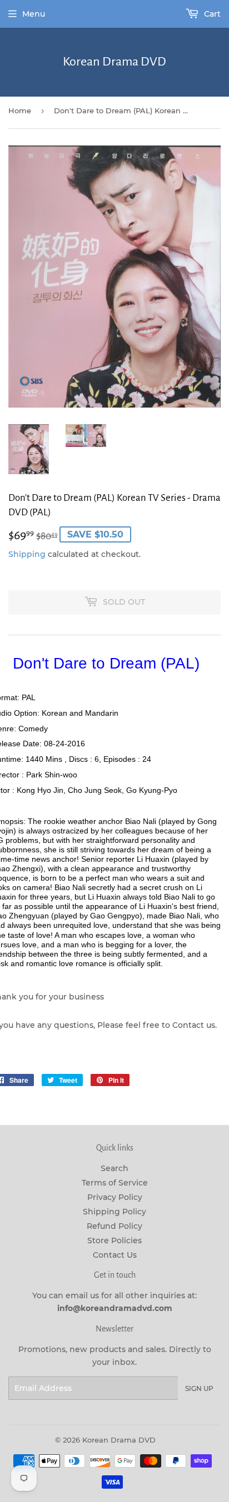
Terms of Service (115, 1183)
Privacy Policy (114, 1197)
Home (19, 110)
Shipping (27, 554)
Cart (211, 14)
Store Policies (114, 1240)
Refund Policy (114, 1226)
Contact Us (115, 1255)
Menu (33, 14)
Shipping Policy (114, 1212)
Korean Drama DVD (114, 61)
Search (114, 1168)
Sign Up (199, 1388)
